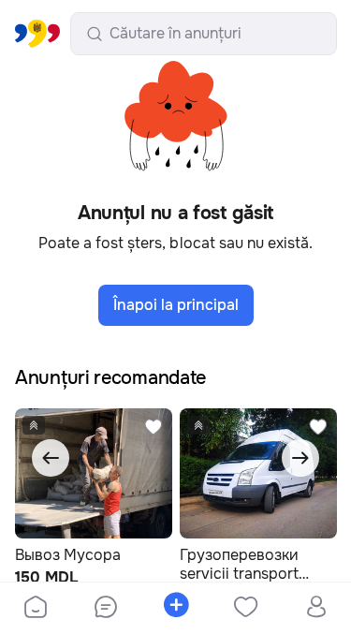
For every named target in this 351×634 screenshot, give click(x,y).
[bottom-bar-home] (35, 609)
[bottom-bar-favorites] (246, 609)
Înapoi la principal (176, 305)
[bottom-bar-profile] (316, 609)
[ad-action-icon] (153, 427)
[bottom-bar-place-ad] (175, 609)
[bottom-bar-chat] (105, 609)
